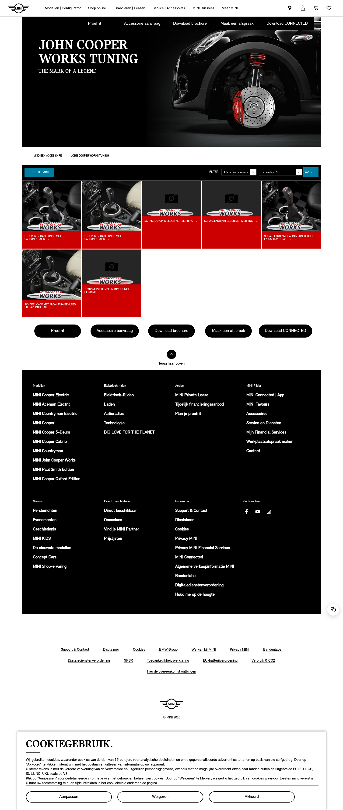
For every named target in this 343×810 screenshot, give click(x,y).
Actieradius (114, 414)
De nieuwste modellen (52, 548)
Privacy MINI (186, 539)
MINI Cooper (43, 423)
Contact (253, 451)
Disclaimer (184, 520)
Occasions (113, 520)
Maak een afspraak (236, 24)
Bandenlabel (185, 576)
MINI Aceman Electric (52, 405)
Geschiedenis (44, 529)
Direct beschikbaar (120, 511)
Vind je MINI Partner (121, 529)
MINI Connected (189, 557)
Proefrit (94, 24)
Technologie (114, 423)
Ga (307, 172)
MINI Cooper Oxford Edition (56, 479)
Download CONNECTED (287, 24)
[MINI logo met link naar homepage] (171, 704)
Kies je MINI (39, 172)
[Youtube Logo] (257, 512)
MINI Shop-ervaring (49, 567)
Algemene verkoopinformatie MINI (204, 567)
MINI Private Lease (191, 395)
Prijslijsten (113, 539)
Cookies (182, 529)
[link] (289, 8)
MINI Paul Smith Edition (53, 470)
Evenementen (44, 520)
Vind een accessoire (48, 155)
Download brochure (190, 24)
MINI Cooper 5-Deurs (51, 433)
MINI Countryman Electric (55, 414)
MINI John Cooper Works (54, 460)
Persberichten (45, 511)
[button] (302, 8)
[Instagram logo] (269, 512)
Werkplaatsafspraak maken (269, 442)
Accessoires (256, 414)
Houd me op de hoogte (195, 595)
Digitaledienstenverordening (199, 585)
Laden (109, 405)
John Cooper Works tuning (90, 155)
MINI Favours (257, 405)
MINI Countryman (48, 451)
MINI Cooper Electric (51, 395)
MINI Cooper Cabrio (50, 442)
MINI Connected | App (265, 395)
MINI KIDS (42, 539)
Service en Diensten (263, 423)
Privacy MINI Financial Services (202, 548)
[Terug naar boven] (171, 354)
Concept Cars (44, 557)
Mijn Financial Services (266, 433)
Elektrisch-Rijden (119, 395)
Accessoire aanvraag (142, 24)
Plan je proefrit (188, 414)
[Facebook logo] (246, 512)
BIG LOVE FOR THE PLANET (129, 433)
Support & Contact (191, 511)
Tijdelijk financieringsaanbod (199, 405)
